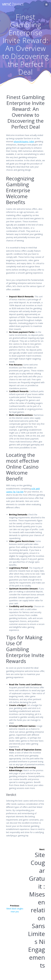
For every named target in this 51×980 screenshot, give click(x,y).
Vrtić (13, 4)
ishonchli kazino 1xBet (24, 141)
